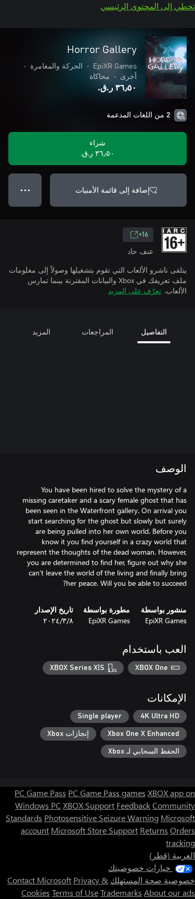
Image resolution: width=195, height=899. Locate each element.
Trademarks (121, 892)
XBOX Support (88, 805)
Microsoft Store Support (94, 830)
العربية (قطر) (172, 855)
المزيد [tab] (41, 332)
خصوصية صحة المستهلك (152, 880)
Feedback (133, 805)
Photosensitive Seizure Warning (101, 817)
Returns (154, 830)
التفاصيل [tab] (154, 332)
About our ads (169, 892)
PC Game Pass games (107, 792)
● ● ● (25, 190)
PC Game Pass (40, 792)
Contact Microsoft (39, 880)
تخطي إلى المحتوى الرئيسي (147, 6)
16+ (143, 234)
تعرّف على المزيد (134, 291)
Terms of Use (75, 892)
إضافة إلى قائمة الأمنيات (112, 190)
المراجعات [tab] (97, 332)
